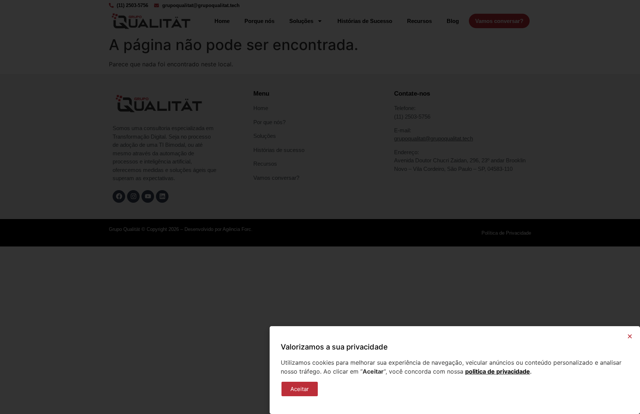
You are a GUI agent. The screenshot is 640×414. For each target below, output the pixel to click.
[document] (320, 207)
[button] (630, 336)
